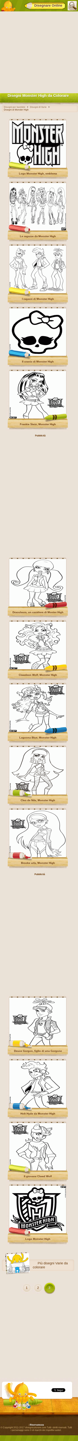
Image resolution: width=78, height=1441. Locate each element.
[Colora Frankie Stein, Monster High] (37, 417)
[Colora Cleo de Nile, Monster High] (37, 793)
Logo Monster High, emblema (38, 173)
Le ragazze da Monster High (38, 236)
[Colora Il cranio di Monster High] (37, 355)
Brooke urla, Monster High (38, 862)
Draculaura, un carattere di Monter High (37, 612)
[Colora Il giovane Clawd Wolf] (37, 1169)
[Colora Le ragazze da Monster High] (37, 229)
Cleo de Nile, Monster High (38, 800)
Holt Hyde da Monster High (37, 1113)
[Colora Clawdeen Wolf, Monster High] (37, 668)
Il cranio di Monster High (38, 361)
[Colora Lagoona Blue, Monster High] (37, 731)
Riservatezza (37, 1425)
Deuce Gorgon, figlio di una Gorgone (38, 1050)
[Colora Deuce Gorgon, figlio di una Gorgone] (37, 1044)
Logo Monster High (37, 1238)
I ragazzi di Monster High (38, 298)
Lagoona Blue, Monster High (37, 737)
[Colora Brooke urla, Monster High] (37, 856)
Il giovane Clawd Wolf (38, 1176)
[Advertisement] (39, 51)
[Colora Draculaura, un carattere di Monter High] (37, 605)
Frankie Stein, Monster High (38, 424)
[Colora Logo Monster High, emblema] (37, 167)
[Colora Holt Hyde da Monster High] (37, 1107)
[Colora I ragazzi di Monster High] (37, 292)
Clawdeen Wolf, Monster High (38, 674)
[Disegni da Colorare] (8, 5)
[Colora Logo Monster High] (37, 1232)
